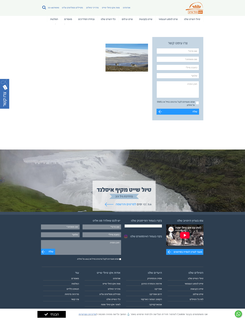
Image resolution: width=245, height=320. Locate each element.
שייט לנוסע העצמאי (168, 19)
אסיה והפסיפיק (154, 278)
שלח (195, 111)
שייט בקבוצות (145, 19)
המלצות (54, 19)
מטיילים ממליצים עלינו (72, 7)
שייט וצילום (127, 19)
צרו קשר (75, 299)
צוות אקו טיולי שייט (111, 7)
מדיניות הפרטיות (87, 314)
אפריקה (158, 289)
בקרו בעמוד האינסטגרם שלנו (146, 236)
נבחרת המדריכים (86, 19)
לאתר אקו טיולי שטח (110, 304)
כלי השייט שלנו (108, 19)
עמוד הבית (70, 24)
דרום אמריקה (155, 294)
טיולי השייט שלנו (192, 19)
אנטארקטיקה (155, 304)
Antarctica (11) (48, 24)
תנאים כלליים (73, 289)
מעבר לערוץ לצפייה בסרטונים (188, 251)
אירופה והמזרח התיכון (151, 283)
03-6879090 (53, 7)
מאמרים (68, 19)
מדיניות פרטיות (72, 294)
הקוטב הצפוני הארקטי (151, 299)
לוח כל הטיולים (196, 299)
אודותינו (126, 7)
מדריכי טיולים (92, 7)
